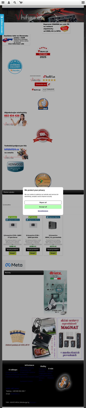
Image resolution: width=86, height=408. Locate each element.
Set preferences (43, 211)
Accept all (43, 207)
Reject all (43, 202)
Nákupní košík (21, 2)
